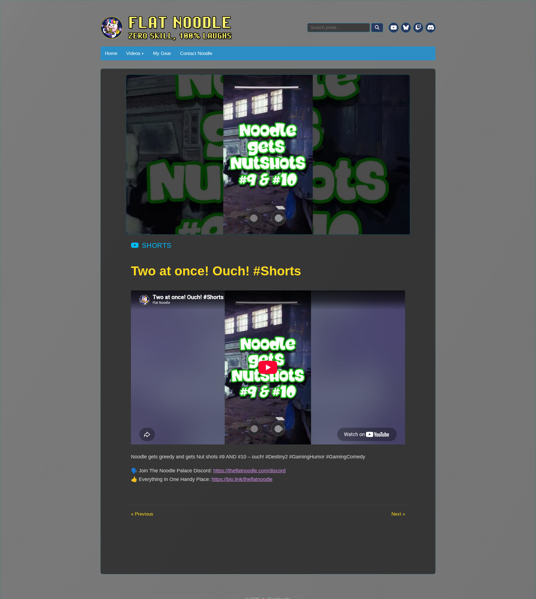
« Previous (142, 514)
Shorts (157, 245)
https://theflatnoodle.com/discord (249, 470)
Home (111, 53)
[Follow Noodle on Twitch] (418, 28)
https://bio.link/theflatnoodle (242, 479)
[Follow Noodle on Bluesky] (406, 28)
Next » (398, 514)
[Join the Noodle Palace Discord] (430, 28)
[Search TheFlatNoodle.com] (377, 27)
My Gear (162, 53)
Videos (133, 53)
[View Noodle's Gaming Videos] (394, 28)
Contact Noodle (196, 53)
